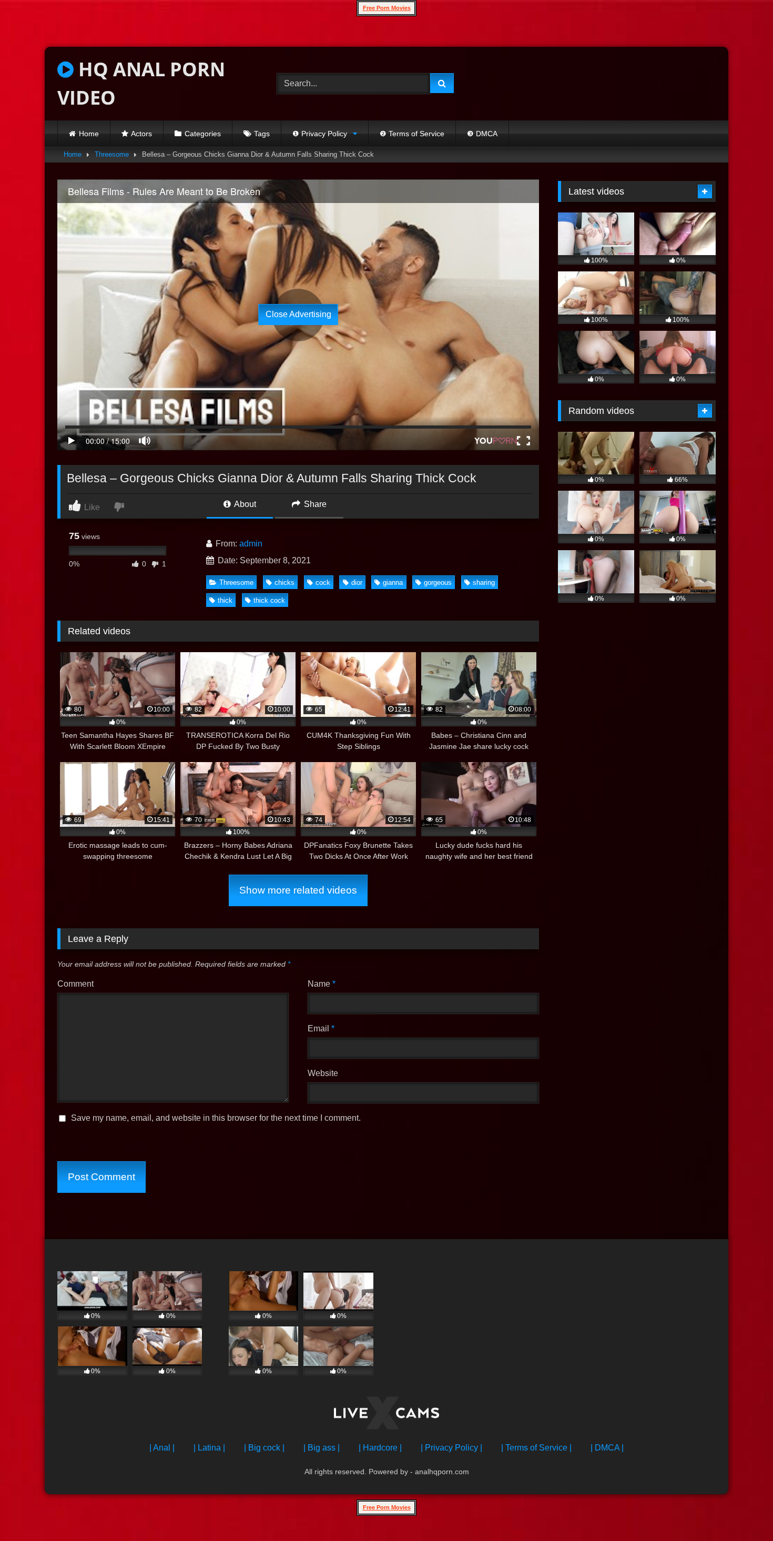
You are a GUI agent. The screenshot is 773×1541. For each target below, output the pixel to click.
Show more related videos (298, 890)
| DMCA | (607, 1447)
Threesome (112, 154)
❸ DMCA (482, 133)
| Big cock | (264, 1447)
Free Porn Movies (387, 8)
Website (323, 1073)
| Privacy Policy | (451, 1447)
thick (225, 600)
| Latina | (209, 1447)
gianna (393, 582)
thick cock (269, 600)
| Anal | (162, 1447)
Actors (141, 133)
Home (89, 133)
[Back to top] (740, 1509)
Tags (262, 133)
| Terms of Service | (536, 1447)
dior (356, 582)
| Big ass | (321, 1447)
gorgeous (438, 582)
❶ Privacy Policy (319, 133)
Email (321, 1028)
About (244, 504)
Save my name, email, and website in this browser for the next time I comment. (216, 1117)
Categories (203, 133)
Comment (75, 983)
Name (321, 983)
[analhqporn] (386, 1415)
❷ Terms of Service (412, 133)
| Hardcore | (380, 1447)
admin (250, 543)
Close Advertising (298, 314)
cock (323, 582)
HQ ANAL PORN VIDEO (141, 83)
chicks (284, 582)
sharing (484, 582)
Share (314, 504)
